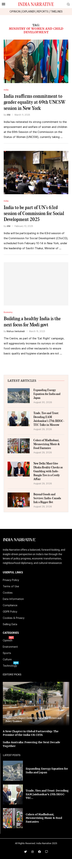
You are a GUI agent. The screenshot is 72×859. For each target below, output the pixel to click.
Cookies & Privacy (13, 618)
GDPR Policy (10, 612)
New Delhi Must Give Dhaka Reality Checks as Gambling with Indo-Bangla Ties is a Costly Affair (48, 471)
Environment (10, 647)
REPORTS (42, 11)
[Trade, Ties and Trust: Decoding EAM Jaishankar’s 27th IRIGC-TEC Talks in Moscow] (19, 418)
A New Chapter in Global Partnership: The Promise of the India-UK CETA (31, 733)
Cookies (8, 593)
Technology (10, 666)
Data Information (13, 599)
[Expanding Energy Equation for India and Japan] (19, 395)
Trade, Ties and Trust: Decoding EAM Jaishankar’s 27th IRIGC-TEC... (47, 794)
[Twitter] (25, 851)
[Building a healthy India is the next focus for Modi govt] (36, 284)
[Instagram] (32, 851)
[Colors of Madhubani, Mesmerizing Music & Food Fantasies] (19, 445)
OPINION (15, 11)
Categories (11, 633)
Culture (7, 659)
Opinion (7, 640)
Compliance (10, 605)
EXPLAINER (28, 11)
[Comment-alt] (46, 851)
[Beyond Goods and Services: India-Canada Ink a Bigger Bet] (19, 500)
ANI (8, 115)
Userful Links (13, 572)
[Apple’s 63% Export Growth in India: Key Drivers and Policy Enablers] (36, 704)
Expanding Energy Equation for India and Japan (46, 394)
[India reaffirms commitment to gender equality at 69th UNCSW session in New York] (36, 61)
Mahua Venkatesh (16, 331)
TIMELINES (56, 11)
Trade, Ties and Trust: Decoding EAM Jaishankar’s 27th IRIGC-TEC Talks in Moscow (48, 419)
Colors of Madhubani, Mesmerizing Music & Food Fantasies (46, 444)
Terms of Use (11, 586)
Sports (7, 653)
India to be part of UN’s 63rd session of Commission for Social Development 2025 (34, 213)
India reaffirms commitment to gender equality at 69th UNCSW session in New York (34, 102)
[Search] (68, 4)
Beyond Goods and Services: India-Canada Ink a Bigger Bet (47, 498)
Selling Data (10, 624)
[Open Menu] (3, 4)
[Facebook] (39, 851)
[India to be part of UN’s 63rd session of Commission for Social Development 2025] (36, 172)
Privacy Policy (11, 580)
